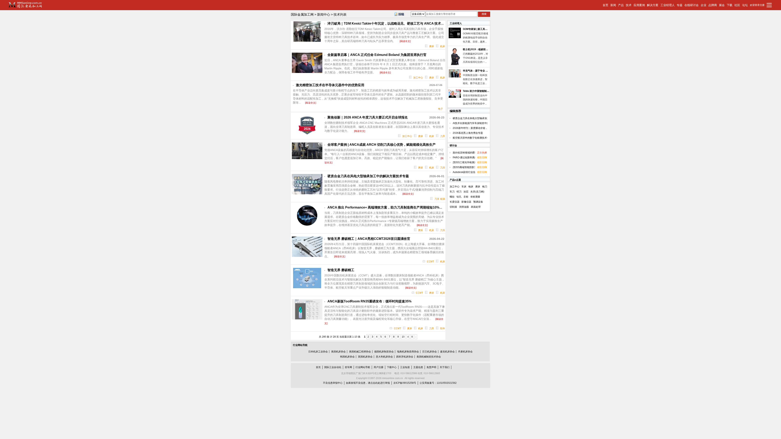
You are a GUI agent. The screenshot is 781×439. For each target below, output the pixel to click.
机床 (442, 46)
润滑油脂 (464, 206)
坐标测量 (475, 196)
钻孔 (459, 196)
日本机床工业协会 (318, 351)
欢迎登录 (755, 5)
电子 (440, 109)
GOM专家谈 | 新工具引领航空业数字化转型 (486, 29)
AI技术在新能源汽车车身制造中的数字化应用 (477, 123)
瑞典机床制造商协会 (408, 351)
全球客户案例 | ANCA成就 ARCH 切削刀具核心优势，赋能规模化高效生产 (381, 144)
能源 (442, 199)
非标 (466, 196)
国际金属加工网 (302, 14)
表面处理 (476, 206)
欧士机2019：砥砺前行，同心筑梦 (481, 49)
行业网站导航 (300, 345)
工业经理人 (456, 23)
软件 (442, 328)
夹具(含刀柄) (477, 191)
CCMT (430, 261)
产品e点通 (455, 179)
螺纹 (452, 196)
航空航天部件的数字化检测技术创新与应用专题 (478, 137)
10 (403, 336)
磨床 (431, 46)
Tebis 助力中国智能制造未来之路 (481, 91)
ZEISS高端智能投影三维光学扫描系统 (473, 167)
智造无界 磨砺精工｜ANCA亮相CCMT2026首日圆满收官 (368, 238)
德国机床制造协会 (384, 351)
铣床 (470, 186)
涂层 (466, 191)
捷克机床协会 (447, 351)
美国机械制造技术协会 (429, 356)
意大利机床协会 (384, 356)
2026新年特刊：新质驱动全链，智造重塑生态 (477, 128)
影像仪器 (466, 201)
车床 (463, 186)
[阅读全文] (405, 41)
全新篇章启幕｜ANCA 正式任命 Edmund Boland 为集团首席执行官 (376, 55)
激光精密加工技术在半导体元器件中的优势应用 (330, 85)
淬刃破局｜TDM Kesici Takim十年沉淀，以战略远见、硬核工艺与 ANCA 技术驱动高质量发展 (395, 23)
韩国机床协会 (347, 356)
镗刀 (459, 191)
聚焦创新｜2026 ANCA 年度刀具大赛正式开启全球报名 (367, 117)
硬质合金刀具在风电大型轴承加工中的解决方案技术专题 (368, 176)
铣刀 (484, 186)
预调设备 (478, 201)
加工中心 (418, 77)
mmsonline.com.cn (392, 378)
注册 (762, 5)
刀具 (442, 136)
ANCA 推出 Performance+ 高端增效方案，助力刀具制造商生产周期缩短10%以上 (386, 207)
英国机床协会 (365, 356)
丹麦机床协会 (465, 351)
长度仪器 (454, 201)
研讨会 (453, 145)
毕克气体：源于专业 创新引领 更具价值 (484, 70)
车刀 (452, 191)
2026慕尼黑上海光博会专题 (468, 132)
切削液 (453, 206)
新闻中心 (323, 14)
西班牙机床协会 (404, 356)
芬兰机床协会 (429, 351)
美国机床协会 (338, 351)
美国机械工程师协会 (360, 351)
